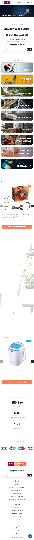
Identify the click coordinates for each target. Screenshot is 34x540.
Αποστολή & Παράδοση (17, 490)
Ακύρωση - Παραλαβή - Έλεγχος (17, 499)
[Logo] (7, 2)
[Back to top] (30, 536)
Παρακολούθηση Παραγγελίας (17, 487)
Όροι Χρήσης (17, 507)
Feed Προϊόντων (17, 533)
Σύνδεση (19, 2)
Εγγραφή (29, 49)
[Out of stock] (17, 366)
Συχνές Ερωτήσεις (17, 513)
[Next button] (32, 206)
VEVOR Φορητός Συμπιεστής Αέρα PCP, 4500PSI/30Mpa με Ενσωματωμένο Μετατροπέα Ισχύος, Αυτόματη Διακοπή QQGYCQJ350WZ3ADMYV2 (16, 216)
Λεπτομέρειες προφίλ (17, 530)
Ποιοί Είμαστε (17, 516)
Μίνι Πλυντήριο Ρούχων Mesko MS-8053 (22, 370)
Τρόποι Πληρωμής (17, 493)
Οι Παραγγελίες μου (17, 527)
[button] (28, 2)
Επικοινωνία (17, 519)
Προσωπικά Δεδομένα (17, 510)
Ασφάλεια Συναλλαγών (17, 496)
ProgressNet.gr (19, 537)
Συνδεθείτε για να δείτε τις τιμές (17, 226)
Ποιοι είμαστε (20, 315)
